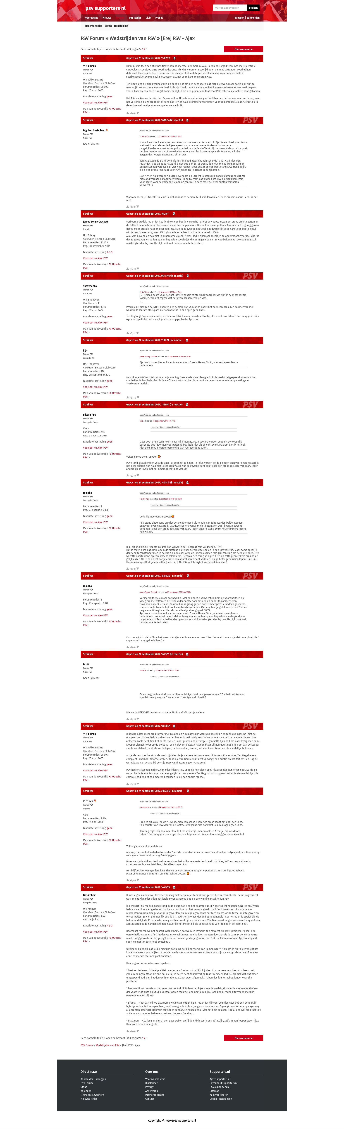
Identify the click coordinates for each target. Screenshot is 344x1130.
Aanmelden (87, 1079)
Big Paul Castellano (94, 130)
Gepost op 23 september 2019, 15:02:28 (148, 58)
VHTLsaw (88, 801)
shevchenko (90, 286)
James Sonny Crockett (95, 221)
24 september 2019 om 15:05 (167, 671)
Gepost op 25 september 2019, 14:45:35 (148, 887)
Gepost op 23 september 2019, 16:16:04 (147, 120)
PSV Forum (92, 38)
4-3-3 (110, 252)
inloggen (239, 17)
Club (148, 17)
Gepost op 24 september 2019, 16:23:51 (147, 654)
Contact (149, 1098)
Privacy (149, 1087)
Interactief (135, 17)
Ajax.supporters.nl (220, 1079)
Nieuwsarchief (89, 1098)
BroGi (86, 664)
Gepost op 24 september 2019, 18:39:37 (148, 726)
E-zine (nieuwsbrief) (92, 1094)
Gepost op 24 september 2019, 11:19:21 (147, 340)
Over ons (151, 1072)
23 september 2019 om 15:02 (170, 137)
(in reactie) (176, 120)
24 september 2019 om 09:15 (170, 807)
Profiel (159, 17)
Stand (84, 1087)
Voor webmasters (155, 1079)
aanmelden (253, 17)
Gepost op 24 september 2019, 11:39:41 (147, 404)
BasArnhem (89, 895)
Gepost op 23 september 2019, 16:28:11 (147, 213)
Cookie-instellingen (221, 1098)
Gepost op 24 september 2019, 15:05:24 (148, 575)
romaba (87, 492)
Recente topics (93, 25)
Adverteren (151, 1091)
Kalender (86, 1091)
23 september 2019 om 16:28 (178, 357)
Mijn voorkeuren (219, 1094)
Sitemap (214, 1091)
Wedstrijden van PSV (133, 38)
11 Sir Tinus (89, 66)
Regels (108, 25)
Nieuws (107, 17)
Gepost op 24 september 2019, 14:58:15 (147, 482)
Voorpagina (91, 17)
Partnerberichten (154, 1094)
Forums (120, 17)
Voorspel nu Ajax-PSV (95, 102)
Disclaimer (151, 1083)
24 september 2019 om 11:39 (170, 499)
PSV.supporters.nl (220, 1087)
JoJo (85, 350)
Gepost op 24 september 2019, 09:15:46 (148, 275)
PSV (91, 70)
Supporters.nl (220, 1072)
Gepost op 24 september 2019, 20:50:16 (148, 791)
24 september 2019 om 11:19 (164, 421)
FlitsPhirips (89, 414)
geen (110, 96)
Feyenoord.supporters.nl (223, 1083)
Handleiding (121, 25)
